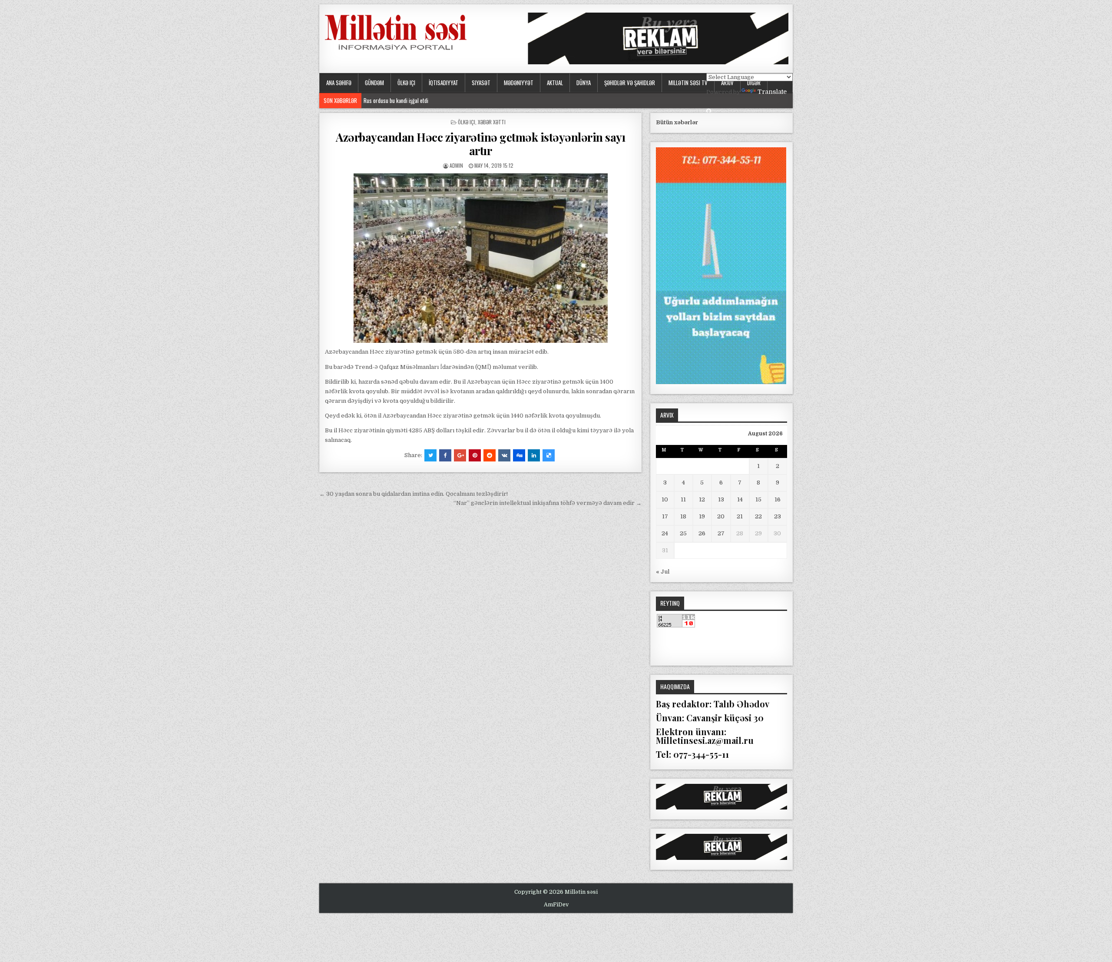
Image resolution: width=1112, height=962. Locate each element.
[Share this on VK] (504, 455)
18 (683, 516)
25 (683, 533)
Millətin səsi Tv (688, 82)
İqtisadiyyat (443, 82)
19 (702, 516)
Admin (456, 165)
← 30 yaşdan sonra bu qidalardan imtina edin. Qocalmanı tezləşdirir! (413, 494)
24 (665, 533)
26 (701, 533)
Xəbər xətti (492, 122)
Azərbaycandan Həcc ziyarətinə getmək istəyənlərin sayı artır (480, 143)
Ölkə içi (406, 82)
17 (665, 516)
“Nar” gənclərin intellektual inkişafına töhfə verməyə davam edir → (547, 503)
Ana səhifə (338, 82)
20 (721, 516)
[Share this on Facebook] (445, 455)
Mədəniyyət (518, 82)
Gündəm (374, 82)
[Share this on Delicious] (549, 455)
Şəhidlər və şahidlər (629, 82)
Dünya (583, 82)
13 (721, 499)
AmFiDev (556, 905)
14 (740, 499)
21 (740, 516)
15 (758, 499)
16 (777, 499)
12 (702, 499)
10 (665, 499)
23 (777, 516)
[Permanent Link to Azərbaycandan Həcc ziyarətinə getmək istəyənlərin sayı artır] (480, 258)
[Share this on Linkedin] (534, 455)
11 (683, 499)
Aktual (555, 82)
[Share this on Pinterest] (475, 455)
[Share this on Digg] (519, 455)
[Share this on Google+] (460, 455)
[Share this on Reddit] (489, 455)
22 (758, 516)
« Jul (662, 571)
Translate (772, 91)
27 (721, 533)
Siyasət (481, 82)
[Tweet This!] (430, 455)
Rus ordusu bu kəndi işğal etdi (398, 100)
